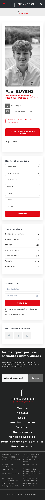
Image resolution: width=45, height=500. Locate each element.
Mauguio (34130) (9, 469)
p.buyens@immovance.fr (22, 111)
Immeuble (10, 266)
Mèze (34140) (29, 486)
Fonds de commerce (15, 234)
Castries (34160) (30, 457)
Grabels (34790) (9, 483)
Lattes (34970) (30, 464)
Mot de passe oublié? (15, 314)
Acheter (22, 412)
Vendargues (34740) (32, 454)
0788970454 (17, 106)
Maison (8, 245)
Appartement (12, 255)
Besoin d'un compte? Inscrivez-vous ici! (22, 311)
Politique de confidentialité (22, 441)
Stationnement (12, 250)
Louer (22, 417)
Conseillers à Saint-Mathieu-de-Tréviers (20, 121)
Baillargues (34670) (11, 474)
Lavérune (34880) (31, 483)
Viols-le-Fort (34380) (11, 459)
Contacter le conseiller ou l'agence (22, 132)
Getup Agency (31, 494)
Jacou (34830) (8, 457)
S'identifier (22, 303)
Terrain (8, 261)
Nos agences (22, 432)
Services (22, 427)
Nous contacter (22, 446)
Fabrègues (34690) (10, 486)
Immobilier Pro (12, 239)
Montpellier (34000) (11, 454)
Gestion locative (22, 422)
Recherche (22, 214)
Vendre (22, 408)
